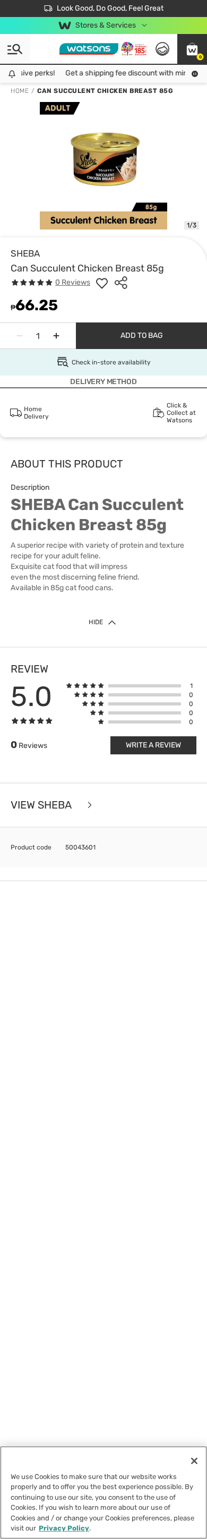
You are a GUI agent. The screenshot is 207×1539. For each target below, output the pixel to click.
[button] (192, 49)
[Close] (194, 1461)
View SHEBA (42, 805)
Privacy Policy (64, 1528)
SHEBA (25, 253)
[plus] (56, 335)
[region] (103, 1492)
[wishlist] (102, 283)
